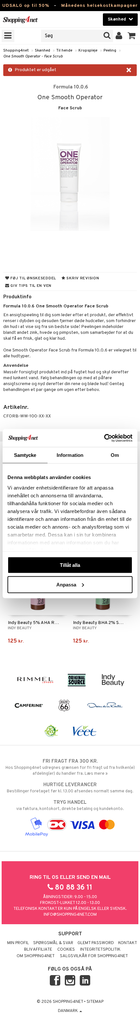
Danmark (68, 1011)
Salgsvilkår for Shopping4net (94, 956)
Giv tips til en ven (30, 285)
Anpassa (66, 584)
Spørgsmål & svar (53, 943)
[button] (131, 36)
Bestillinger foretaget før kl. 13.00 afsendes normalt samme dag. (70, 788)
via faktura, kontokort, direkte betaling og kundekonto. (70, 806)
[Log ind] (119, 36)
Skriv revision (82, 278)
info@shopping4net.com (70, 914)
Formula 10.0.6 (70, 87)
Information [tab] (70, 455)
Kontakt (127, 943)
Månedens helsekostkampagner (99, 5)
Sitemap (95, 1001)
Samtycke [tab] (25, 455)
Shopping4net (16, 50)
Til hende (64, 50)
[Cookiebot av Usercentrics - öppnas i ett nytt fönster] (104, 438)
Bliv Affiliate (38, 949)
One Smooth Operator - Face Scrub (33, 56)
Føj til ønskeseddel (32, 278)
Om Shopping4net (36, 956)
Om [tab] (115, 455)
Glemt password (95, 943)
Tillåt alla (70, 565)
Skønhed (42, 50)
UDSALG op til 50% (25, 5)
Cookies (66, 949)
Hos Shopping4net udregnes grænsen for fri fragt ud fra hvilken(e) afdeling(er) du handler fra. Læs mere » (70, 767)
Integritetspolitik (100, 949)
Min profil (18, 943)
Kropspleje (87, 50)
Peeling (110, 50)
